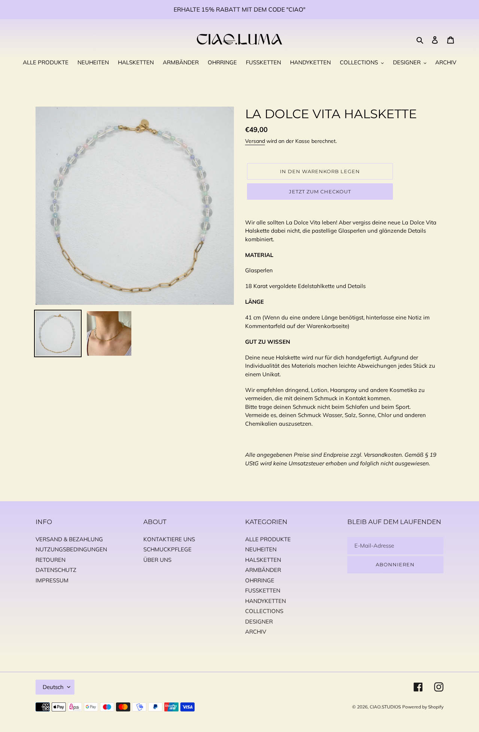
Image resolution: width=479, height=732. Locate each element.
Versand (255, 141)
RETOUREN (50, 559)
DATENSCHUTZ (56, 569)
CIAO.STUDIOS (385, 707)
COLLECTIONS (264, 611)
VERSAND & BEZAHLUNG (69, 539)
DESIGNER (259, 621)
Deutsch (53, 686)
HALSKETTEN (263, 559)
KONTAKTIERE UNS (169, 539)
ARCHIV (255, 631)
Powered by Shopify (422, 707)
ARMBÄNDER (263, 569)
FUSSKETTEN (262, 590)
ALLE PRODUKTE (268, 539)
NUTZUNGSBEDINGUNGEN (71, 549)
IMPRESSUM (52, 580)
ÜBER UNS (157, 559)
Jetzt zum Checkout (320, 192)
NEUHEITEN (261, 549)
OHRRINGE (259, 580)
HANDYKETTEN (265, 600)
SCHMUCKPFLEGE (167, 549)
